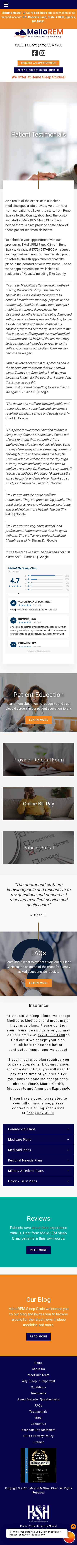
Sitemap (38, 1442)
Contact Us (38, 1424)
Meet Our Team (38, 1375)
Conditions (38, 1387)
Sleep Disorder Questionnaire (38, 70)
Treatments (39, 1393)
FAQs (38, 1405)
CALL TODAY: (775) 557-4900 (38, 45)
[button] (38, 1129)
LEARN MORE (38, 719)
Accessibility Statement (38, 1430)
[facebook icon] (34, 53)
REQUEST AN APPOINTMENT (38, 63)
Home (38, 1363)
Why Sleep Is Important (38, 1381)
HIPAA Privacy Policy (38, 1436)
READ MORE (38, 1250)
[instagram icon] (42, 53)
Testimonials (38, 1411)
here (28, 1045)
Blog (38, 1417)
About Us (38, 1369)
